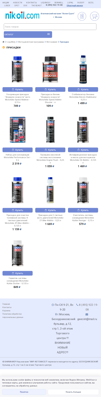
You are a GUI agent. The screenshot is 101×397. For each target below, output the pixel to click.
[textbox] (50, 27)
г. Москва (58, 15)
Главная (6, 304)
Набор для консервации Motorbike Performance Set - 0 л (17, 157)
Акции (5, 3)
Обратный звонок (75, 5)
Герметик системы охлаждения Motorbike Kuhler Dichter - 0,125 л (17, 281)
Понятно (24, 392)
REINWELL (59, 3)
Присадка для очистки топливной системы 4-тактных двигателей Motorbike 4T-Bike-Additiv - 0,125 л (17, 220)
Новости (17, 3)
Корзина (6, 311)
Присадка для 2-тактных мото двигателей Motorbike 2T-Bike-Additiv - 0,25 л (50, 218)
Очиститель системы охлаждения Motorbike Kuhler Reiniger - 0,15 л (83, 218)
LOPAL (70, 3)
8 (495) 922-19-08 (54, 5)
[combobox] (50, 26)
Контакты (31, 3)
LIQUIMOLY (45, 3)
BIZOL (91, 3)
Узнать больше (73, 392)
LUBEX (7, 5)
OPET (16, 5)
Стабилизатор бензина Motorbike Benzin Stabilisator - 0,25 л (83, 97)
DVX (25, 5)
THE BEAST (36, 5)
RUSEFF (80, 3)
